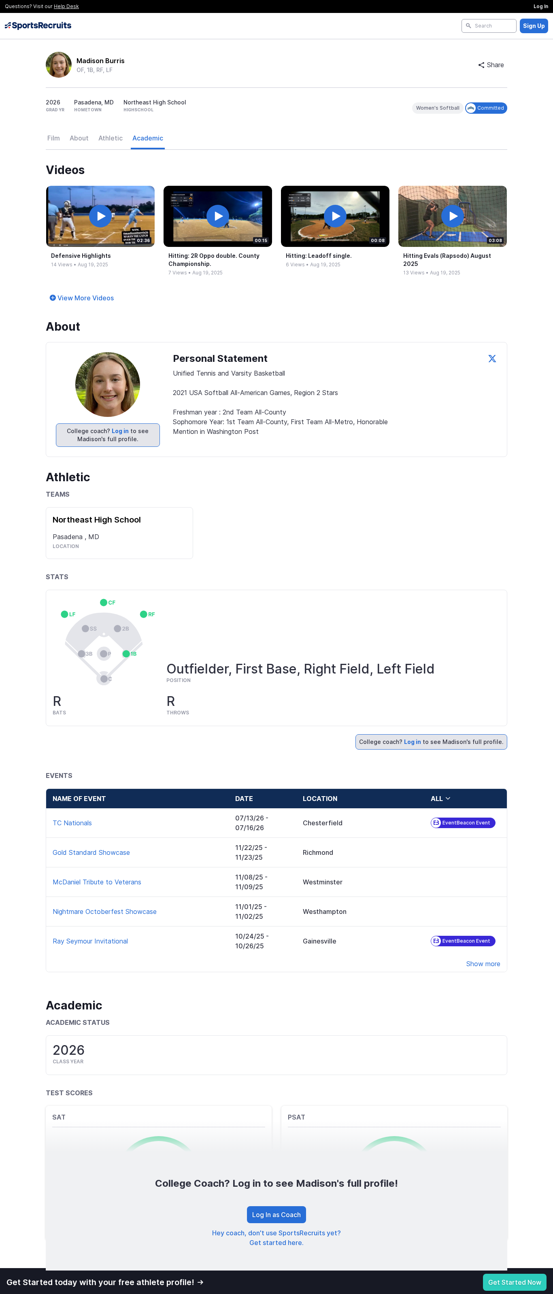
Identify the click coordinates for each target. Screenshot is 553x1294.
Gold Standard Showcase (91, 852)
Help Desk (66, 6)
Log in (120, 430)
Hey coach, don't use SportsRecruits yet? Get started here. (276, 1238)
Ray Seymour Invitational (90, 941)
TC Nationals (72, 823)
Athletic (110, 138)
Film (53, 138)
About (79, 138)
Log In (541, 6)
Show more (483, 964)
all (437, 799)
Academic (147, 138)
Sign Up (534, 25)
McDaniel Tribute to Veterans (97, 882)
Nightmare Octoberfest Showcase (105, 911)
